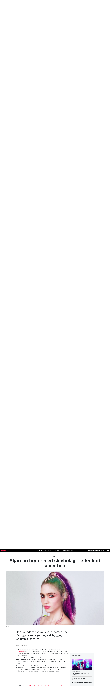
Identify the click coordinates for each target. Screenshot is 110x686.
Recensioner (48, 550)
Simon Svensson (21, 644)
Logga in (103, 550)
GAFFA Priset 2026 (68, 550)
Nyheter (39, 550)
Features (57, 550)
